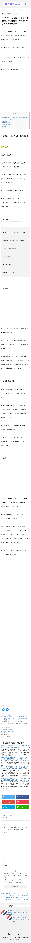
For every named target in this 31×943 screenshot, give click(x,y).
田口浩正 (5, 817)
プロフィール (9, 120)
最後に (5, 126)
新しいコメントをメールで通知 (13, 880)
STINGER (18, 939)
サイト (5, 865)
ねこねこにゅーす (15, 934)
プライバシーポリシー (19, 930)
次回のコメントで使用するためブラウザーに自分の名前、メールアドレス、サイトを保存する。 (15, 875)
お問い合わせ (9, 930)
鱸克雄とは (6, 122)
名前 (5, 853)
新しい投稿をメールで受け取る (13, 882)
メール (6, 859)
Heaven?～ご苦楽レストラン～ (10, 815)
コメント (6, 832)
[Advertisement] (15, 92)
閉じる (17, 114)
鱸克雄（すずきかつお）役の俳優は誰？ (15, 117)
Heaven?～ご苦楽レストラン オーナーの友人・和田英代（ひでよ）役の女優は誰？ (18, 912)
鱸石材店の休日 (7, 124)
